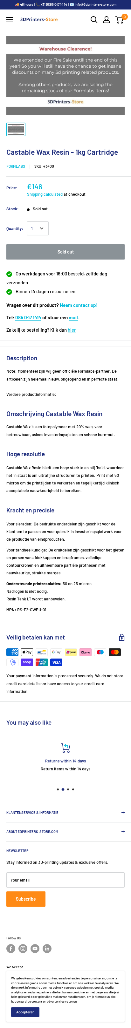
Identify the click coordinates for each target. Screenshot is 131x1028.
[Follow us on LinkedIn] (47, 948)
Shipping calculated (45, 194)
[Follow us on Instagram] (22, 948)
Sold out (66, 251)
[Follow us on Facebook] (10, 948)
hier (72, 330)
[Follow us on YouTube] (35, 948)
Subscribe (26, 899)
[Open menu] (9, 19)
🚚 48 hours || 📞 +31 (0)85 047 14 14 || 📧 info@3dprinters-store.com (65, 4)
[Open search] (94, 19)
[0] (119, 20)
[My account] (106, 19)
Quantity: (14, 228)
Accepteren (25, 1012)
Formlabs (15, 166)
